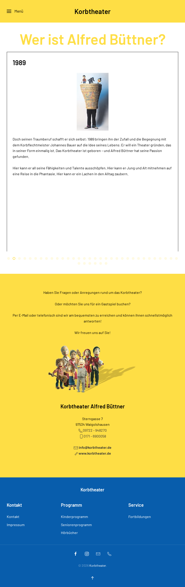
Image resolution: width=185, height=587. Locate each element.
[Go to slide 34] (84, 263)
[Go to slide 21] (117, 258)
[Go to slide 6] (35, 258)
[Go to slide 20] (111, 258)
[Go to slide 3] (19, 258)
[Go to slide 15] (84, 258)
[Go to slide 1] (8, 258)
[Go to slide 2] (14, 258)
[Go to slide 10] (57, 258)
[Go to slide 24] (133, 258)
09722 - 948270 (95, 430)
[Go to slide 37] (100, 263)
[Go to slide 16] (89, 258)
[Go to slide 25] (138, 258)
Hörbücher (69, 532)
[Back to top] (92, 578)
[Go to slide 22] (122, 258)
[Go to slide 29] (160, 258)
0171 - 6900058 (94, 436)
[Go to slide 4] (24, 258)
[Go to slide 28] (154, 258)
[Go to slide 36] (95, 263)
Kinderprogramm (74, 516)
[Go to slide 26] (144, 258)
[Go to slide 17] (95, 258)
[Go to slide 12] (68, 258)
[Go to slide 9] (52, 258)
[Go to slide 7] (41, 258)
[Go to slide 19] (106, 258)
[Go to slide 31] (171, 258)
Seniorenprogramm (76, 525)
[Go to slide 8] (46, 258)
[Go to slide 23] (127, 258)
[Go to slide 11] (62, 258)
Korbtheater (92, 11)
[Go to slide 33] (79, 263)
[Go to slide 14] (79, 258)
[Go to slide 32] (176, 258)
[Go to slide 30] (165, 258)
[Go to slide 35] (89, 263)
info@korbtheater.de (95, 447)
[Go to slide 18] (100, 258)
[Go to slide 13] (73, 258)
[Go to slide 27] (149, 258)
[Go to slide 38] (106, 263)
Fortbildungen (139, 516)
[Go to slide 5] (30, 258)
